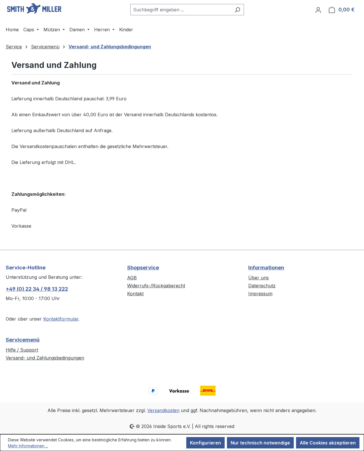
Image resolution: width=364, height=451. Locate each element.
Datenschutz (262, 285)
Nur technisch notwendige (260, 443)
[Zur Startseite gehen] (34, 8)
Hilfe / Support (22, 350)
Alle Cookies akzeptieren (328, 443)
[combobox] (180, 9)
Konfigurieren (205, 443)
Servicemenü (23, 340)
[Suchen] (237, 9)
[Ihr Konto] (318, 9)
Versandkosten (163, 410)
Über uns (258, 277)
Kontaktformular (60, 319)
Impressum (260, 293)
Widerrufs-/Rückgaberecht (156, 285)
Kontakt (135, 293)
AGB (132, 277)
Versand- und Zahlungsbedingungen (45, 358)
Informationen (266, 268)
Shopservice (143, 268)
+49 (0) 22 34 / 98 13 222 (37, 289)
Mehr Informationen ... (28, 445)
